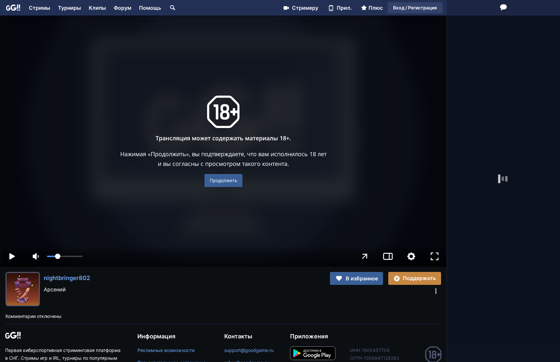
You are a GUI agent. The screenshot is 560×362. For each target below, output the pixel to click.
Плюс (375, 8)
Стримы (39, 8)
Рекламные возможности (165, 350)
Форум (122, 8)
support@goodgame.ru (249, 350)
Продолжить (223, 180)
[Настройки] (411, 256)
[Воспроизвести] (12, 256)
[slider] (65, 256)
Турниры (69, 8)
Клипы (97, 8)
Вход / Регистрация (415, 7)
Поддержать (419, 278)
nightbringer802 (67, 277)
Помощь (150, 8)
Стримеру (305, 8)
